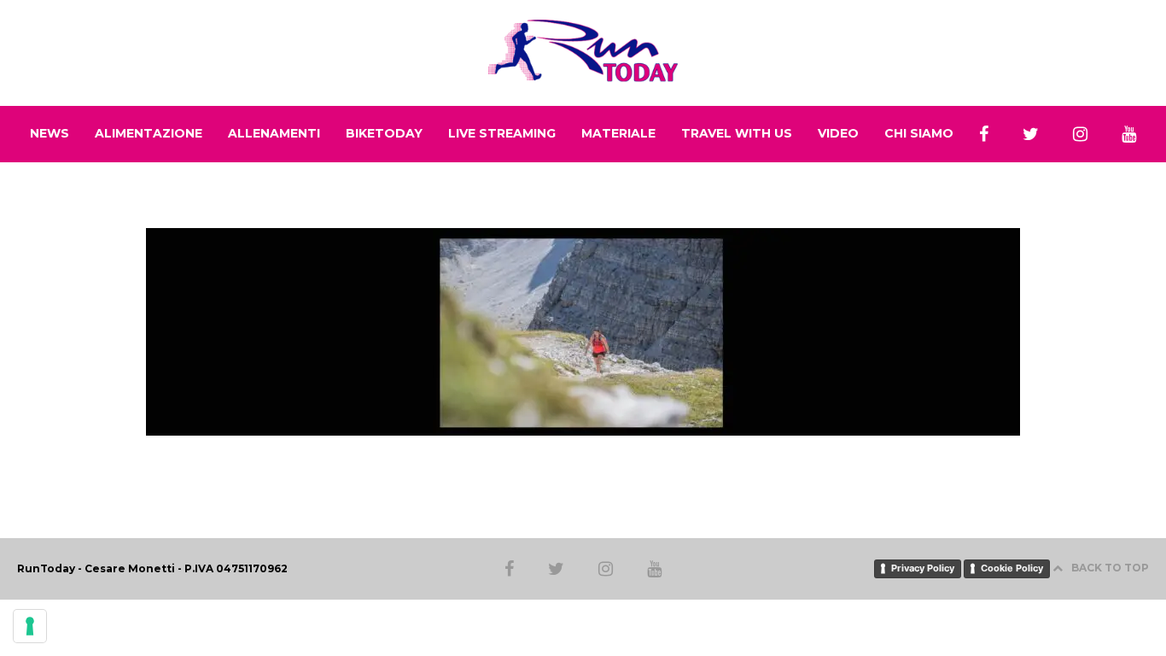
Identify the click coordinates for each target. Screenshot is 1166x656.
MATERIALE (618, 133)
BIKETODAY (384, 133)
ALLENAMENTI (274, 133)
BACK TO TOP (1110, 567)
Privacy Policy (922, 568)
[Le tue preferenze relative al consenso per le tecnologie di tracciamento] (30, 626)
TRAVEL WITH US (736, 133)
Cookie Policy (1012, 568)
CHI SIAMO (918, 133)
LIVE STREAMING (502, 133)
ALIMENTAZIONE (148, 133)
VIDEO (838, 133)
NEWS (49, 133)
